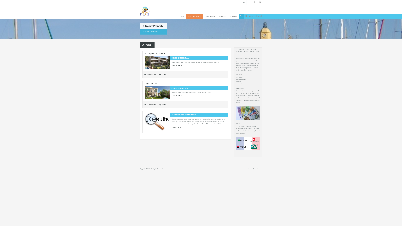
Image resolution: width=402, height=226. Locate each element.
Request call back (253, 16)
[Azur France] (145, 11)
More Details (176, 66)
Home (182, 16)
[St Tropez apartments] (157, 62)
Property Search (210, 16)
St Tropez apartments (155, 53)
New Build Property (194, 16)
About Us (222, 16)
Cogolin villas (151, 83)
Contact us (233, 16)
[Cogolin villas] (157, 92)
